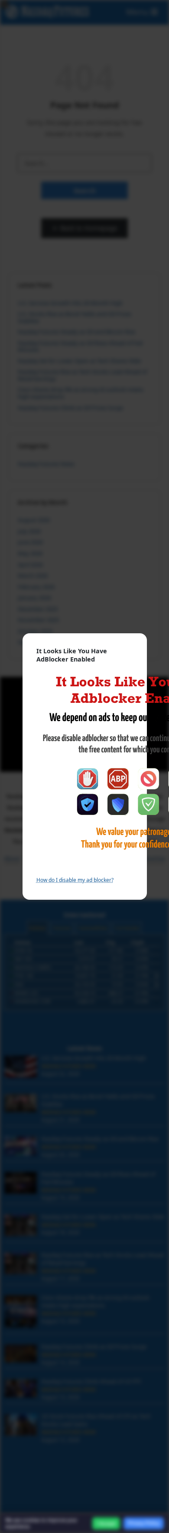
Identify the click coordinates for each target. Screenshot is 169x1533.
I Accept (106, 1523)
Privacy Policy (143, 1523)
